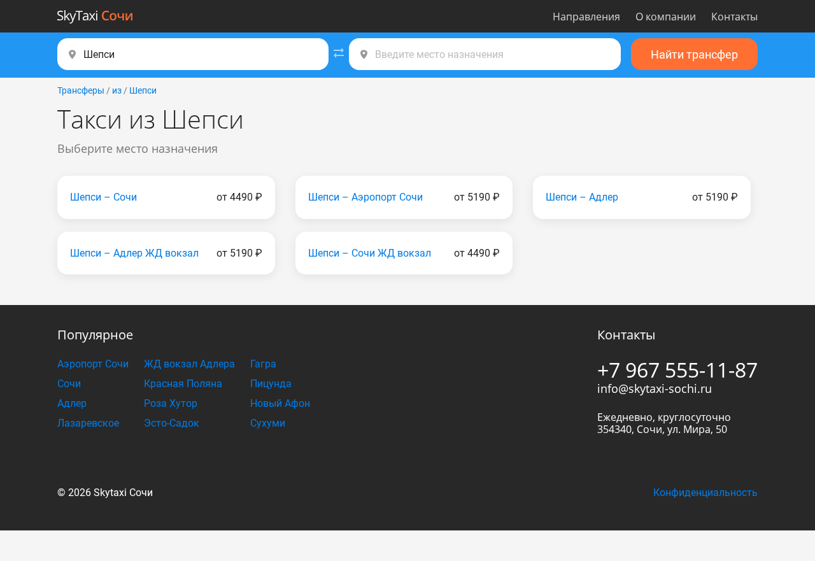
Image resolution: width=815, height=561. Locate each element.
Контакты (734, 17)
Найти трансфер (694, 54)
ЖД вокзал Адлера (189, 364)
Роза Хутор (170, 403)
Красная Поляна (183, 384)
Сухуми (267, 423)
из (117, 90)
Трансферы (80, 90)
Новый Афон (280, 403)
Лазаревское (88, 423)
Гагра (263, 364)
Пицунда (271, 384)
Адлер (72, 403)
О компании (665, 17)
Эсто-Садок (171, 423)
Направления (586, 17)
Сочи (69, 384)
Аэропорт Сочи (93, 364)
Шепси (143, 90)
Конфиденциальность (705, 492)
